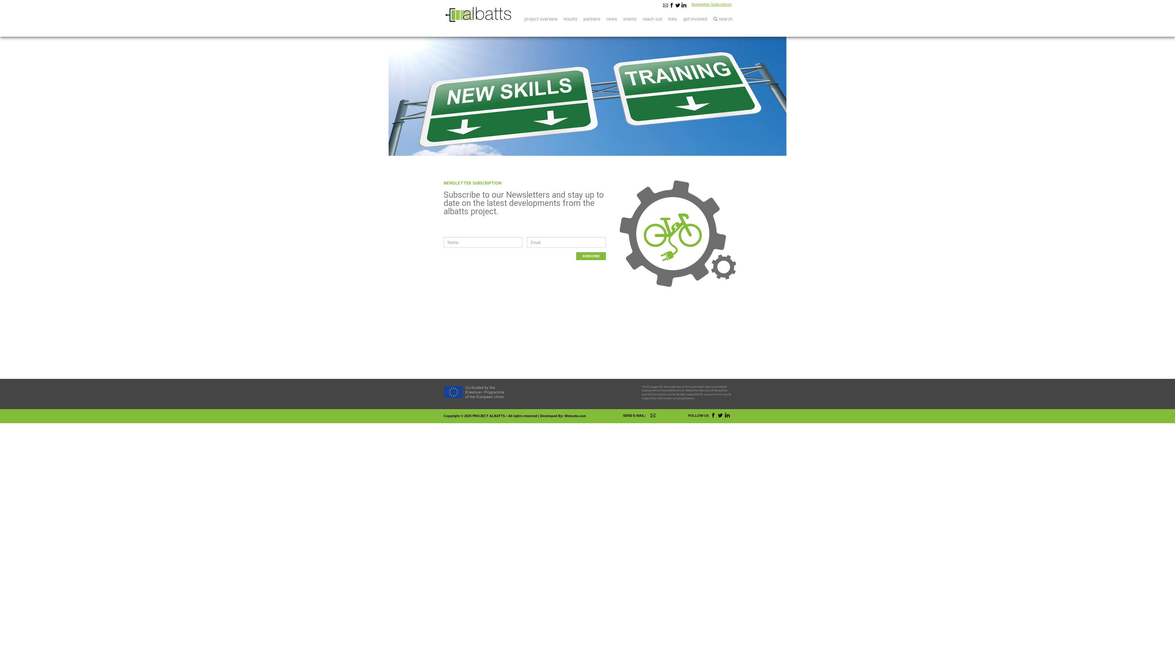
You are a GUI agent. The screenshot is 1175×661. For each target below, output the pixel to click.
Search (725, 19)
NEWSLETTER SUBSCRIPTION (473, 183)
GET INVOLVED (695, 19)
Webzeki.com (575, 416)
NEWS (611, 19)
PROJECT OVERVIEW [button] (541, 19)
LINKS (672, 19)
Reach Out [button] (652, 19)
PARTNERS (592, 19)
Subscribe (591, 256)
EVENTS (630, 19)
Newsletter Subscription (712, 4)
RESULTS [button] (570, 19)
